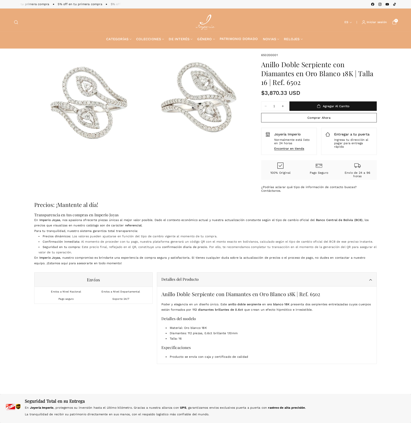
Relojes (291, 39)
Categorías (117, 39)
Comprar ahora (319, 117)
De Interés (179, 39)
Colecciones (148, 39)
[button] (16, 22)
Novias (269, 39)
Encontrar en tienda (289, 148)
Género (204, 39)
